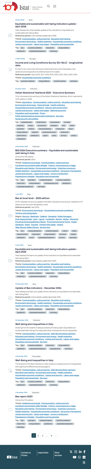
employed (20, 125)
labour (71, 129)
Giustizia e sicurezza (66, 168)
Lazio (35, 219)
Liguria (41, 219)
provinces (63, 234)
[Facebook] (84, 452)
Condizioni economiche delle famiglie (31, 165)
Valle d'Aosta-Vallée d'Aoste (27, 227)
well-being (53, 51)
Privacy (24, 455)
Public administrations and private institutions (35, 116)
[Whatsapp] (79, 458)
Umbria (60, 224)
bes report (31, 180)
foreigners (54, 125)
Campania (52, 216)
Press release (36, 356)
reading (73, 234)
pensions (35, 132)
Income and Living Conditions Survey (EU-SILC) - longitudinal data (49, 64)
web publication (55, 349)
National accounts (58, 110)
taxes (54, 135)
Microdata (32, 59)
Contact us (26, 452)
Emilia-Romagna (64, 216)
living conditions (64, 48)
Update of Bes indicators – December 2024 (38, 287)
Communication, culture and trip (36, 39)
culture (65, 231)
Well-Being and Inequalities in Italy (34, 360)
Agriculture (27, 102)
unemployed (21, 139)
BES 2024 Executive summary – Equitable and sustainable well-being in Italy (46, 152)
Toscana (34, 224)
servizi (32, 237)
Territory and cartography (26, 213)
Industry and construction (56, 107)
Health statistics (44, 41)
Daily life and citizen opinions (63, 333)
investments (60, 129)
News (30, 20)
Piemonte (74, 219)
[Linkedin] (80, 452)
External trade (43, 105)
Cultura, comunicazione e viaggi (62, 165)
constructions (41, 122)
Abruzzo (25, 216)
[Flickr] (84, 458)
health (72, 125)
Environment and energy (25, 41)
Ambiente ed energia (31, 162)
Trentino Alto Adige (47, 224)
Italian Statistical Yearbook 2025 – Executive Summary (45, 92)
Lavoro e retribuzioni (59, 173)
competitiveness (26, 122)
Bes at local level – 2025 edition (32, 198)
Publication (33, 89)
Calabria (43, 216)
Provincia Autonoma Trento (58, 222)
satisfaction (21, 51)
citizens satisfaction (34, 231)
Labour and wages (41, 44)
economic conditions (34, 48)
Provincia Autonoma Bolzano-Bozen (30, 222)
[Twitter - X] (71, 452)
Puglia (74, 222)
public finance (21, 135)
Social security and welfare (26, 119)
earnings (67, 122)
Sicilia (27, 224)
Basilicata (35, 216)
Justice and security (24, 44)
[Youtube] (74, 458)
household (20, 129)
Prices (42, 113)
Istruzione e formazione (71, 171)
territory (63, 135)
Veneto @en (45, 227)
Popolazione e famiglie (25, 176)
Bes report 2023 (24, 396)
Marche (59, 219)
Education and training (60, 39)
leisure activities (22, 234)
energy (30, 125)
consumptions (54, 122)
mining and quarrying (51, 183)
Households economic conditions (67, 41)
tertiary (73, 135)
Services (59, 116)
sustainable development (37, 51)
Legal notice (43, 452)
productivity (64, 132)
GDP (63, 125)
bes (22, 48)
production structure (49, 132)
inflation (31, 129)
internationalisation (45, 129)
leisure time (50, 48)
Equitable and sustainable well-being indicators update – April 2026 (46, 25)
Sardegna (19, 224)
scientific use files (59, 81)
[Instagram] (75, 452)
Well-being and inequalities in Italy (34, 324)
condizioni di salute (46, 180)
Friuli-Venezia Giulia (23, 219)
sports (45, 135)
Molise (66, 219)
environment (42, 125)
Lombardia (50, 219)
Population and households (62, 44)
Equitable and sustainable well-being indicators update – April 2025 (46, 250)
